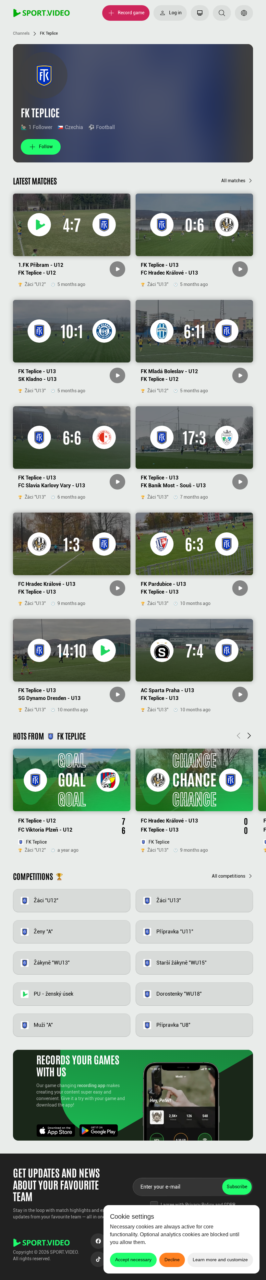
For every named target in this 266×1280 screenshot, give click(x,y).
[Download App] (55, 1130)
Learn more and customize (220, 1259)
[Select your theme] (200, 13)
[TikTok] (98, 1259)
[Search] (222, 13)
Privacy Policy (199, 1204)
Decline (172, 1259)
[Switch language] (244, 13)
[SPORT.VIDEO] (41, 13)
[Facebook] (98, 1241)
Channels (21, 33)
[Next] (249, 736)
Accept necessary (133, 1259)
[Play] (117, 269)
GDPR (230, 1204)
